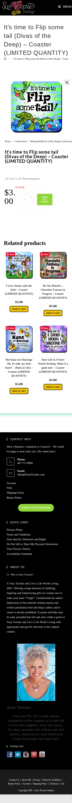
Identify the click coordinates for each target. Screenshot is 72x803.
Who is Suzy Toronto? (22, 574)
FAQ (9, 488)
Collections (21, 141)
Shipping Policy (15, 492)
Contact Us (14, 780)
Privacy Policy (15, 529)
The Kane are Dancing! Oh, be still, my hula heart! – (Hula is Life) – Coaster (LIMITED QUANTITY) (19, 367)
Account (11, 483)
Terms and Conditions (19, 534)
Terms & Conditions (51, 780)
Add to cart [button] (19, 309)
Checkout (54, 783)
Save (12, 254)
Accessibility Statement (19, 553)
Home (8, 141)
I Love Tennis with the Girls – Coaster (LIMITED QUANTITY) (19, 289)
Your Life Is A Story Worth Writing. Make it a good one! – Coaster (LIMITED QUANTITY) (53, 365)
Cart (62, 783)
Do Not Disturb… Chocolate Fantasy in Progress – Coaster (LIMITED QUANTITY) (53, 291)
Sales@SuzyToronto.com (31, 474)
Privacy (36, 780)
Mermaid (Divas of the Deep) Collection (51, 141)
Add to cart (45, 199)
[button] (67, 82)
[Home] (5, 58)
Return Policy (14, 497)
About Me (26, 780)
